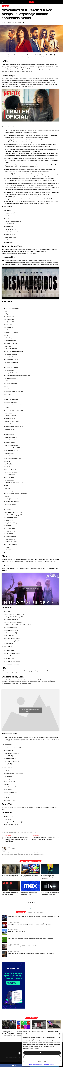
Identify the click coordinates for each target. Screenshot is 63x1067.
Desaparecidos (8, 257)
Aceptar (42, 1052)
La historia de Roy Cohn (13, 677)
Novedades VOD (29, 832)
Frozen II (5, 565)
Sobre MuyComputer (11, 1058)
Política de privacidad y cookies (35, 1064)
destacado (21, 832)
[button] (60, 1034)
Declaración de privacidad (48, 1064)
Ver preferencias (42, 1061)
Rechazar (42, 1057)
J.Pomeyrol (19, 22)
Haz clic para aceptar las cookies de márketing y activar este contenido (30, 105)
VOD (36, 832)
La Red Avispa (8, 76)
